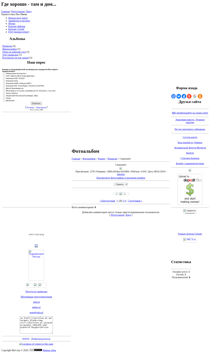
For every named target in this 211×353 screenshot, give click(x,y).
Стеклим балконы (190, 158)
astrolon (121, 174)
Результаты (30, 107)
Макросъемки (9, 49)
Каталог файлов (16, 26)
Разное (101, 158)
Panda (8, 98)
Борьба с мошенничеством (190, 163)
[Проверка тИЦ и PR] (190, 241)
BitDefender (10, 101)
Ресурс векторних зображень (190, 129)
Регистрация (18, 11)
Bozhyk (190, 153)
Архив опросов (41, 107)
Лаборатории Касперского (16, 73)
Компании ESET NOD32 (15, 78)
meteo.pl (36, 307)
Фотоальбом (88, 158)
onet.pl (36, 302)
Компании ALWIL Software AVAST (18, 83)
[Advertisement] (36, 159)
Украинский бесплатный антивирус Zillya (22, 96)
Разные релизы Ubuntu (190, 234)
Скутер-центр (190, 137)
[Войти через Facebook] (184, 96)
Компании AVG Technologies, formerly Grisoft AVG (25, 86)
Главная (5, 11)
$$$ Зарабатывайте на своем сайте (190, 113)
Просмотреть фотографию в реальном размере (120, 177)
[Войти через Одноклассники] (200, 96)
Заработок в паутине (19, 20)
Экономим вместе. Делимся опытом (190, 121)
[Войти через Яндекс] (189, 96)
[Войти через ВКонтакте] (178, 96)
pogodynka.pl (36, 312)
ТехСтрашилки (10, 55)
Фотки (11, 23)
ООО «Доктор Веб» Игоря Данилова (20, 76)
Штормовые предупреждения (36, 296)
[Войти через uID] (173, 96)
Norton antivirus (12, 93)
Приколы (7, 46)
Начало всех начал (18, 18)
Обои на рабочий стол (14, 52)
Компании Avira (12, 81)
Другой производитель (14, 88)
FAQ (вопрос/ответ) (18, 32)
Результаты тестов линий (15, 57)
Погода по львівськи (36, 291)
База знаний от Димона (190, 142)
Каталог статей (16, 29)
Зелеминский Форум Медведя (190, 147)
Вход (29, 11)
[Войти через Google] (194, 96)
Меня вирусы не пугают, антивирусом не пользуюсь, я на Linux (31, 91)
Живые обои (49, 350)
